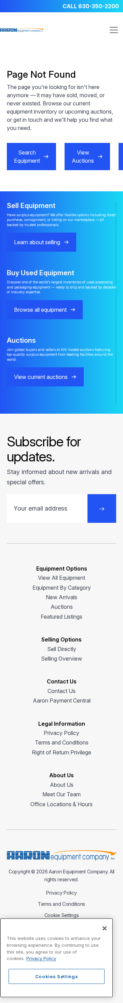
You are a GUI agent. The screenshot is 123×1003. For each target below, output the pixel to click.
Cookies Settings (56, 976)
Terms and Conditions (61, 742)
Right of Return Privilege (61, 752)
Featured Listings (61, 616)
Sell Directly (61, 649)
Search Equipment (27, 156)
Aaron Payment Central (62, 700)
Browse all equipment (40, 309)
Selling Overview (61, 658)
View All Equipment (61, 577)
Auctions (62, 606)
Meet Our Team (61, 794)
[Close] (104, 928)
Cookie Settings (61, 915)
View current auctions (41, 376)
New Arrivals (61, 597)
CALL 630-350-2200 (91, 6)
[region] (56, 958)
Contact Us (61, 691)
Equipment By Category (61, 587)
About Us (61, 784)
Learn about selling (37, 242)
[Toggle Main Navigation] (114, 30)
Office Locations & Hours (61, 804)
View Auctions (83, 156)
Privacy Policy (61, 732)
